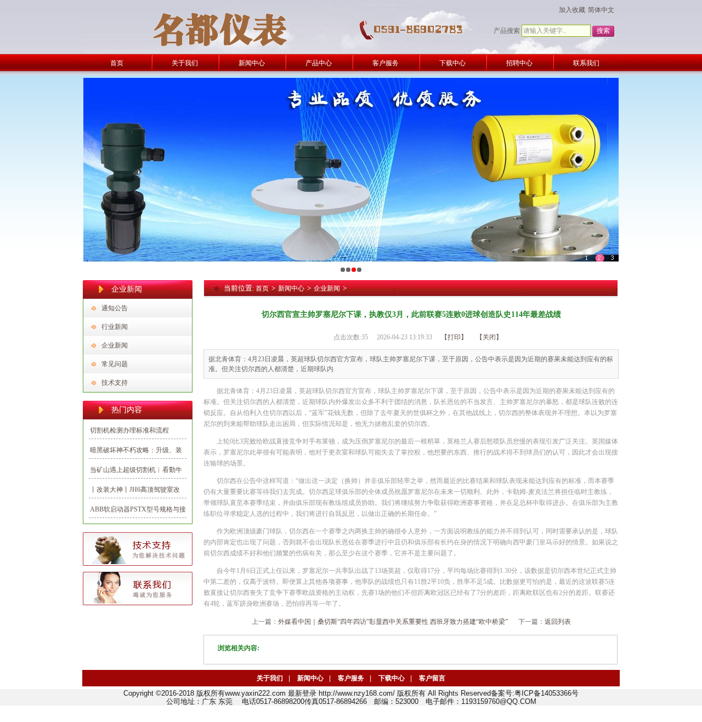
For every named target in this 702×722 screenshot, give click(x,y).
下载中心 (391, 678)
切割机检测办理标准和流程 (129, 430)
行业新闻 (114, 327)
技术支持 (114, 382)
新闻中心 (291, 288)
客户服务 (351, 678)
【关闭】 (489, 337)
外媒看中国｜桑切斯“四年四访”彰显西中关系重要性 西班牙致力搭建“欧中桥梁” (393, 622)
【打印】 (454, 337)
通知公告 (114, 308)
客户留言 (432, 678)
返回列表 (558, 622)
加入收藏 (572, 10)
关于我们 (270, 678)
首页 (262, 288)
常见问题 (114, 364)
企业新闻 (114, 345)
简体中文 (601, 10)
